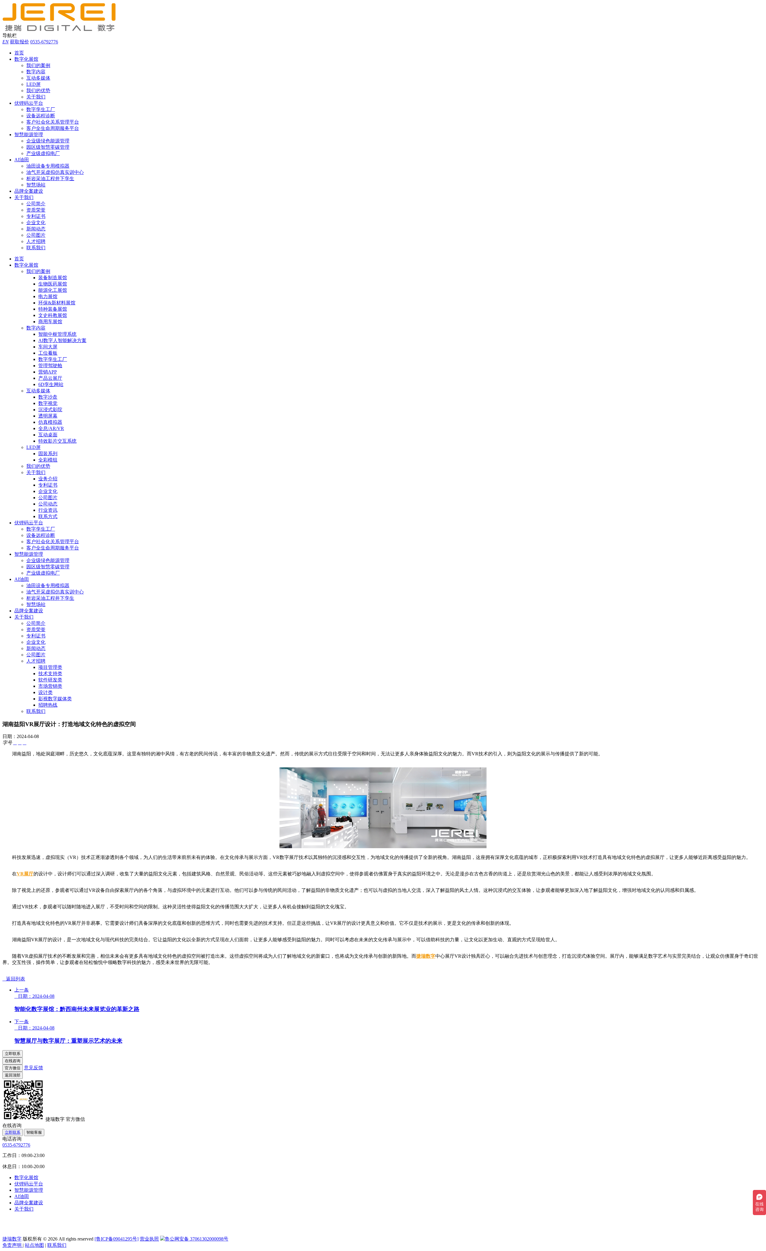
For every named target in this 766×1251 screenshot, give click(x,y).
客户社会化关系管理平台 (52, 122)
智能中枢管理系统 (57, 334)
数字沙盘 (47, 397)
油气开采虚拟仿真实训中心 (55, 172)
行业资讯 (47, 510)
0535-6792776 (44, 41)
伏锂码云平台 (28, 103)
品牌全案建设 (28, 191)
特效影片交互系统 (57, 441)
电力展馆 (47, 296)
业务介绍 (47, 478)
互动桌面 (47, 434)
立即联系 (12, 1132)
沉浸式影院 (50, 409)
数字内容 (35, 71)
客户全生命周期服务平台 (52, 128)
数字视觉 (47, 403)
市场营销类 (50, 686)
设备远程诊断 (40, 115)
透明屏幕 (47, 415)
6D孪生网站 (50, 384)
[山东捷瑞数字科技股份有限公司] (62, 29)
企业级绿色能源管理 (47, 140)
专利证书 (35, 216)
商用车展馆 (50, 321)
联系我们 (35, 247)
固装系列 (47, 453)
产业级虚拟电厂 (43, 153)
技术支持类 (50, 673)
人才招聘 (35, 241)
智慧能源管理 (28, 134)
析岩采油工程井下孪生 (50, 178)
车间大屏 (47, 346)
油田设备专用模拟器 (47, 165)
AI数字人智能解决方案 (62, 340)
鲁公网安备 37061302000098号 (196, 1238)
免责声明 (12, 1245)
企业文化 (35, 222)
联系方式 (47, 516)
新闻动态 (35, 228)
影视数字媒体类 (55, 698)
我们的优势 (38, 90)
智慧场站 (35, 184)
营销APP (47, 371)
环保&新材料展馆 (56, 302)
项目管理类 (50, 667)
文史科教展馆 (52, 315)
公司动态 (47, 503)
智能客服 (34, 1132)
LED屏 (33, 84)
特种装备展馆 (52, 309)
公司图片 (35, 235)
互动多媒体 (38, 78)
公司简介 (35, 203)
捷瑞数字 (425, 956)
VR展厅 (25, 873)
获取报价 (19, 41)
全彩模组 (47, 459)
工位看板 (47, 353)
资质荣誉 (35, 209)
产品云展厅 (50, 378)
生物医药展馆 (52, 283)
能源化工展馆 (52, 290)
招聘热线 (47, 705)
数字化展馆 (26, 59)
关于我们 (35, 96)
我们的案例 (38, 65)
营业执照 (149, 1238)
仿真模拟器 (50, 422)
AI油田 (21, 159)
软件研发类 (50, 679)
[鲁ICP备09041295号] (117, 1238)
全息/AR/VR (51, 428)
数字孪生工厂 (40, 109)
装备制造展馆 (52, 277)
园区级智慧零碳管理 (47, 147)
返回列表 (13, 978)
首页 (19, 52)
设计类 (45, 692)
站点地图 (34, 1245)
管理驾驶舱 (50, 365)
